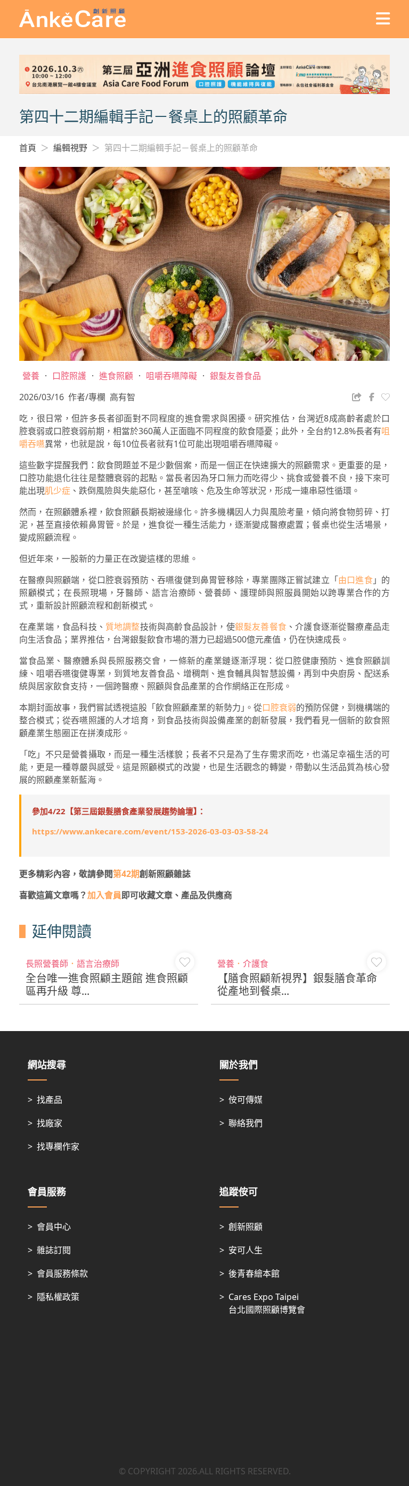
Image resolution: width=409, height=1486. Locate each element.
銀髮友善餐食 (261, 626)
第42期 (126, 874)
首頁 (27, 148)
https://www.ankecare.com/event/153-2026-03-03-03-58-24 (150, 831)
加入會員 (104, 895)
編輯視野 (70, 148)
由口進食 (355, 580)
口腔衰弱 (279, 707)
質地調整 (122, 626)
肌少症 (57, 490)
